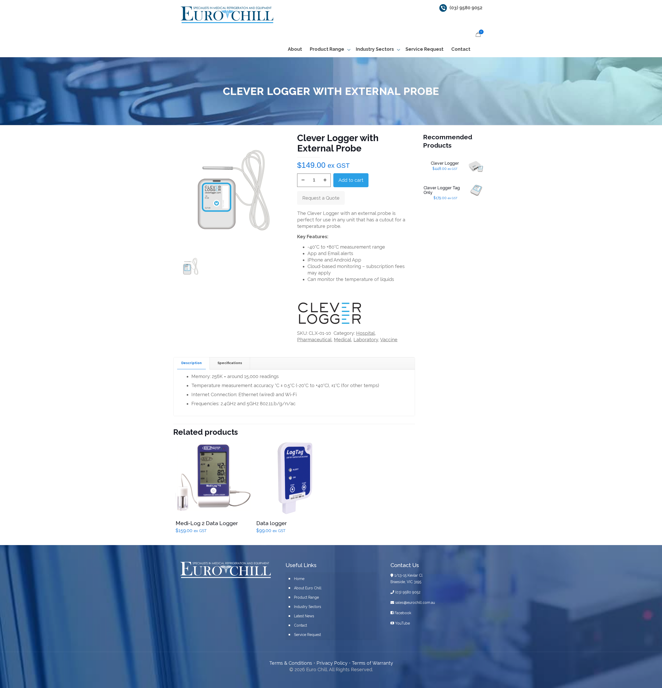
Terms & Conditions (290, 663)
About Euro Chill (307, 588)
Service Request (307, 635)
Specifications (229, 363)
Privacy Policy (332, 663)
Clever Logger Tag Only (442, 190)
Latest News (304, 616)
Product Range (306, 597)
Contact (300, 625)
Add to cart (350, 180)
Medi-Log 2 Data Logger (207, 523)
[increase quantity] (324, 180)
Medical (342, 339)
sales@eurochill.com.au (414, 602)
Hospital (365, 333)
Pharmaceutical (314, 339)
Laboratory (365, 339)
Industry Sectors (307, 607)
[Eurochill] (226, 14)
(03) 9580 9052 (465, 7)
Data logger (271, 523)
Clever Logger (445, 163)
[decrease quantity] (302, 180)
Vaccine (388, 339)
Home (299, 579)
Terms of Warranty (372, 663)
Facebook (402, 613)
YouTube (402, 623)
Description (191, 363)
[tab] (192, 363)
